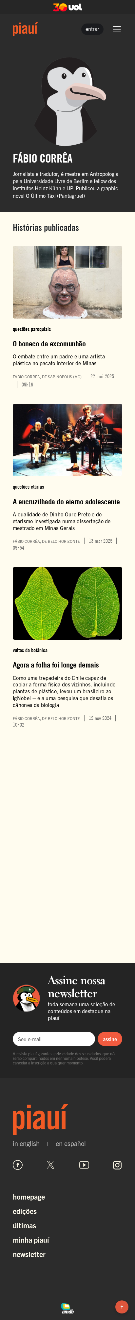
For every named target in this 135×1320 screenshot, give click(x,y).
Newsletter (29, 1253)
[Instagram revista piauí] (117, 1165)
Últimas (24, 1225)
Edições (25, 1210)
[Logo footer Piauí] (67, 1119)
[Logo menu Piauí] (25, 29)
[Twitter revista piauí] (51, 1165)
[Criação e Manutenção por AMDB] (67, 1307)
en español (71, 1143)
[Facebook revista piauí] (18, 1165)
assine (110, 1039)
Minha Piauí (31, 1239)
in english (26, 1143)
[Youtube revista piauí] (84, 1165)
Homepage (29, 1196)
